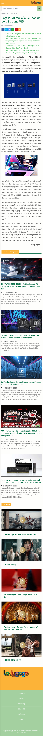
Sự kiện (21, 719)
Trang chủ (21, 693)
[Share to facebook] (3, 29)
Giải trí (22, 698)
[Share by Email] (19, 29)
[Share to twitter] (6, 29)
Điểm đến (21, 714)
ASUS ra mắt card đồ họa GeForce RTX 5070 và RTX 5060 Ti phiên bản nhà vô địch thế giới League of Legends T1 (21, 433)
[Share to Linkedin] (9, 29)
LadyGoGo (5, 13)
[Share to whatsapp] (12, 29)
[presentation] (7, 168)
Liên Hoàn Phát (21, 733)
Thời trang (21, 704)
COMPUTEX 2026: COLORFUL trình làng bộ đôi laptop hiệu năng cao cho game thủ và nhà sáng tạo (20, 286)
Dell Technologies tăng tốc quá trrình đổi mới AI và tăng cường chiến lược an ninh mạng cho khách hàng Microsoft (23, 41)
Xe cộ (21, 724)
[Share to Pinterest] (16, 29)
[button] (25, 157)
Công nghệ (13, 13)
